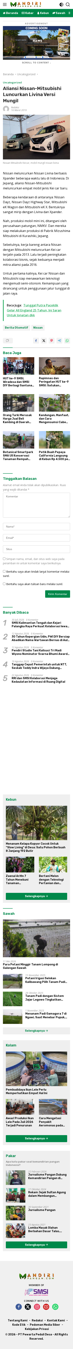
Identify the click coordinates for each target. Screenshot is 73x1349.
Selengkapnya (35, 896)
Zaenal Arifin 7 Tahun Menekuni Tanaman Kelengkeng (17, 879)
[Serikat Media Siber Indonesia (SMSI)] (36, 1292)
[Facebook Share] (36, 341)
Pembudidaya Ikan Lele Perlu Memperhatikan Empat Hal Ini (26, 1091)
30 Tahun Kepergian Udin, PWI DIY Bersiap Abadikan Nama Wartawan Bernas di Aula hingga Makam (41, 638)
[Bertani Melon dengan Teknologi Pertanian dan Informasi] (53, 864)
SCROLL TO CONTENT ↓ (36, 62)
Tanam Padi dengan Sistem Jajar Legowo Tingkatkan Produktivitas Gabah (44, 997)
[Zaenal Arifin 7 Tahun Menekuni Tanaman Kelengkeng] (20, 864)
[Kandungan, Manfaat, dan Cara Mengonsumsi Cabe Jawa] (54, 403)
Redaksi (15, 107)
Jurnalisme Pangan (41, 1210)
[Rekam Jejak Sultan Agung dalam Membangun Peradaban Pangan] (15, 1195)
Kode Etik (19, 1324)
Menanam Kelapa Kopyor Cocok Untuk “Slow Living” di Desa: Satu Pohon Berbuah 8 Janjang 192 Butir (35, 847)
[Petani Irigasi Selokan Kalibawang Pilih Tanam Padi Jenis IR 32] (12, 981)
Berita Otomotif (16, 327)
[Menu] (5, 4)
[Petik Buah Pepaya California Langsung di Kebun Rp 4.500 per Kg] (54, 440)
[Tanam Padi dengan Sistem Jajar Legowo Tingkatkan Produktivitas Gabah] (12, 999)
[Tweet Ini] (44, 341)
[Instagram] (37, 1307)
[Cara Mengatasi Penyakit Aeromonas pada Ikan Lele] (53, 1107)
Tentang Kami (17, 1320)
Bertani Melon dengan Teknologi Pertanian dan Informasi (51, 879)
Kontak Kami (56, 1320)
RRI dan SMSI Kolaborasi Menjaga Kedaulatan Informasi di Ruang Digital (38, 680)
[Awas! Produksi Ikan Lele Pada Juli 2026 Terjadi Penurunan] (20, 1107)
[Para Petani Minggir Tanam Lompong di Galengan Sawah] (36, 938)
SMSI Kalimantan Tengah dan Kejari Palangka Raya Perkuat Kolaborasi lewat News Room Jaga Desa (40, 624)
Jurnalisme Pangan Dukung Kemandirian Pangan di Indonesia (47, 1176)
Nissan (38, 327)
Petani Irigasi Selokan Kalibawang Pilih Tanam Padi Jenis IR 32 (45, 980)
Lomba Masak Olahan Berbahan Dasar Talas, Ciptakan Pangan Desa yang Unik (44, 1229)
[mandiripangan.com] (25, 4)
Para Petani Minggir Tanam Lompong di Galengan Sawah (30, 966)
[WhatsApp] (55, 1307)
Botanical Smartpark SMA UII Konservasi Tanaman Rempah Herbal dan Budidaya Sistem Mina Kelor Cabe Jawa (18, 456)
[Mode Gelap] (61, 4)
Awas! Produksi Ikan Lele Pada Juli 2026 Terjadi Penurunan (20, 1122)
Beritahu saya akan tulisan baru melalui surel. (34, 584)
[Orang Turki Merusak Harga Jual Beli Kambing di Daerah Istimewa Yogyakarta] (18, 403)
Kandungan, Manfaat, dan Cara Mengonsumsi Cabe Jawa (54, 419)
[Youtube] (46, 1307)
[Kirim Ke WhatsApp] (67, 341)
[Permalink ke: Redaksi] (6, 108)
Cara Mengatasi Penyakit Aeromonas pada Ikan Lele (51, 1122)
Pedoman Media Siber (45, 1324)
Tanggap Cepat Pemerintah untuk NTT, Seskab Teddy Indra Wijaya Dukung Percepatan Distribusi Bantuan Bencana (40, 666)
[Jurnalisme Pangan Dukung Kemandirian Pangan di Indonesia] (15, 1177)
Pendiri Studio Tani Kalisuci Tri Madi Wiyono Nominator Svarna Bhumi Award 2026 (40, 652)
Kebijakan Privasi (37, 1329)
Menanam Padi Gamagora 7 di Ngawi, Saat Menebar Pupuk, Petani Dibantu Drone (46, 1015)
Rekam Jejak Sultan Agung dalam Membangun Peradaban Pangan (47, 1194)
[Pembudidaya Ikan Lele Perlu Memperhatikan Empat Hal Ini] (36, 1069)
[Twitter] (28, 1307)
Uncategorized (12, 82)
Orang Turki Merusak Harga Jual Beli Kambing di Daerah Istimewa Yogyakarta (18, 419)
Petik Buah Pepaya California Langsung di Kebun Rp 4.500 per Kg (54, 456)
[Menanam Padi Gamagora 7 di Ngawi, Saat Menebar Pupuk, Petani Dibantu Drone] (12, 1016)
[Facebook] (19, 1307)
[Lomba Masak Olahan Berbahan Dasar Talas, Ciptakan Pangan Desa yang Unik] (15, 1230)
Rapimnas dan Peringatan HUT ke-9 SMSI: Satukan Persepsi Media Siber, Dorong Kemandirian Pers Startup (54, 382)
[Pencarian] (68, 4)
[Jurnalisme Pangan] (15, 1213)
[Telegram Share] (59, 341)
